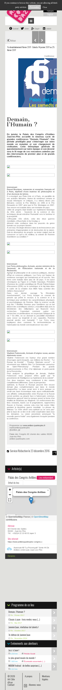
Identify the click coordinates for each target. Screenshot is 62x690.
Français (50, 10)
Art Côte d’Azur (11, 680)
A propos (28, 676)
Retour (11, 40)
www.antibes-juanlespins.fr (34, 425)
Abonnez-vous (35, 684)
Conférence (49, 56)
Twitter (26, 28)
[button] (31, 500)
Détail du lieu (13, 482)
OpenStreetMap (41, 516)
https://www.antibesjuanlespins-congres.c (25, 542)
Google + (37, 28)
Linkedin (48, 28)
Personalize (34, 7)
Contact (11, 684)
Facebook (15, 28)
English (50, 14)
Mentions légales (46, 677)
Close (45, 7)
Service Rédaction (19, 451)
